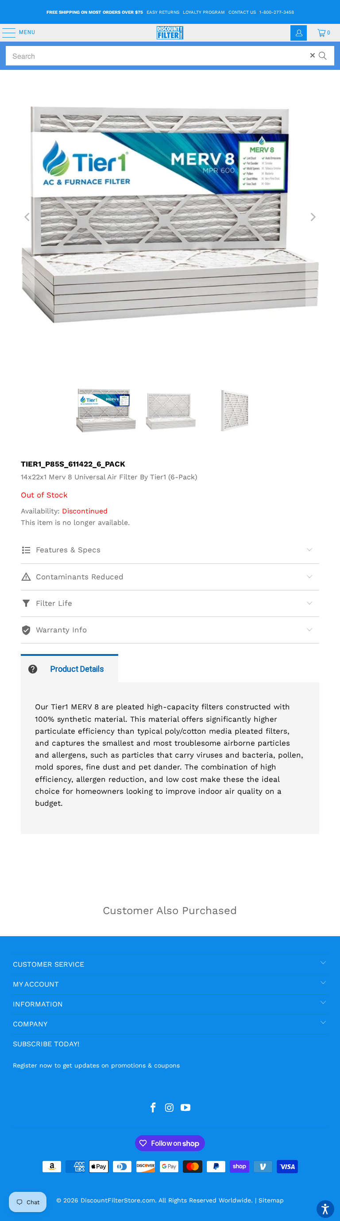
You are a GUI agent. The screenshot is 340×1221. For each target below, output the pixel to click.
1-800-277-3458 (276, 12)
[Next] (312, 216)
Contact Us (242, 12)
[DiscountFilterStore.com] (170, 33)
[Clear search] (312, 55)
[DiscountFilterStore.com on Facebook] (153, 1108)
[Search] (323, 51)
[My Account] (298, 33)
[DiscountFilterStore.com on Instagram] (169, 1108)
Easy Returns (163, 12)
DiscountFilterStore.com (118, 1200)
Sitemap (271, 1200)
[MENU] (4, 33)
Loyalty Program (204, 12)
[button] (325, 1209)
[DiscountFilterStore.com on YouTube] (186, 1108)
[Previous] (27, 216)
